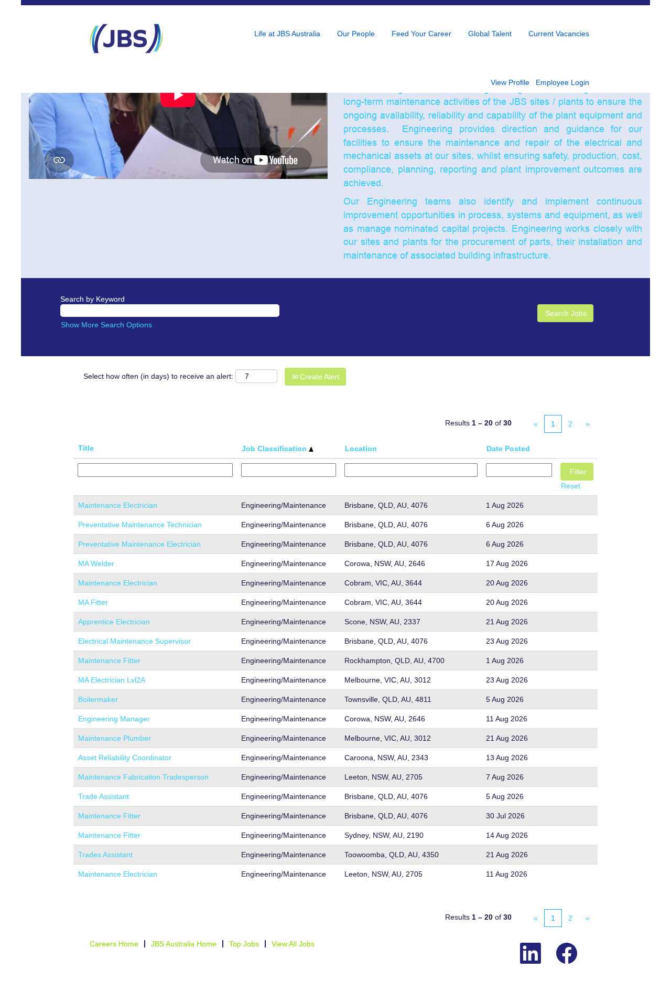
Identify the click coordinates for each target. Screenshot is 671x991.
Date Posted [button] (508, 448)
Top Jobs (244, 944)
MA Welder (96, 563)
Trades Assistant (105, 854)
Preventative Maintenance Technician (140, 524)
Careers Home (114, 944)
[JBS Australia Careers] (126, 38)
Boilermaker (98, 699)
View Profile (510, 82)
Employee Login (562, 82)
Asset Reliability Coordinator (124, 757)
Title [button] (86, 448)
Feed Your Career (421, 33)
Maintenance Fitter (109, 660)
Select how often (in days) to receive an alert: (158, 376)
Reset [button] (570, 486)
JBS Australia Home (184, 944)
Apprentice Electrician (114, 621)
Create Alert (318, 376)
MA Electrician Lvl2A (111, 680)
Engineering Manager (114, 719)
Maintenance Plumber (114, 738)
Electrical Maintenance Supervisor (134, 641)
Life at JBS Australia (287, 33)
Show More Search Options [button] (106, 325)
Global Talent (490, 33)
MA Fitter (93, 602)
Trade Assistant (103, 796)
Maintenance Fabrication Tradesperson (143, 777)
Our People (356, 33)
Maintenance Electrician (117, 505)
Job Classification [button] (275, 448)
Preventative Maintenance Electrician (139, 544)
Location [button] (361, 448)
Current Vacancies (558, 33)
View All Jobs (293, 944)
